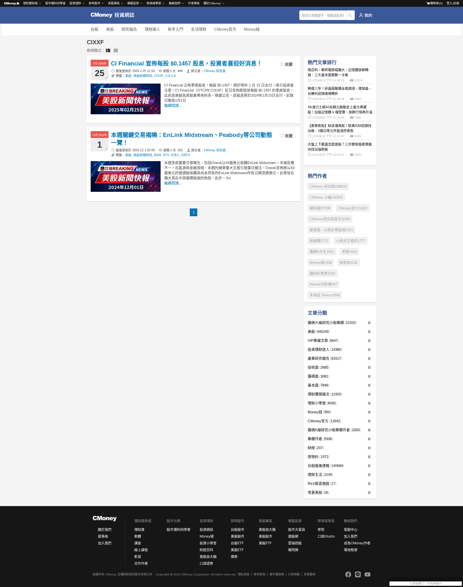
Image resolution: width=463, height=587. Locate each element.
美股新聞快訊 (142, 76)
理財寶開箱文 (324, 394)
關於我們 (104, 529)
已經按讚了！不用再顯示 (426, 583)
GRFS (185, 155)
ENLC (175, 155)
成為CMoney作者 (357, 543)
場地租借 (350, 550)
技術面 (318, 367)
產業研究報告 (324, 358)
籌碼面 (318, 376)
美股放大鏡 (208, 556)
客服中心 (350, 529)
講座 (137, 543)
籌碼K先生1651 (322, 252)
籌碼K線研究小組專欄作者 (334, 430)
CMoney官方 (225, 29)
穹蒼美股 (318, 492)
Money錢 (251, 29)
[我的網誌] (365, 15)
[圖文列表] (108, 50)
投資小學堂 (208, 543)
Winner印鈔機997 (323, 284)
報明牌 (293, 550)
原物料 (318, 457)
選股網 (293, 536)
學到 (321, 529)
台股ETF (237, 543)
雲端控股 (295, 543)
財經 (315, 448)
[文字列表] (116, 50)
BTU (166, 155)
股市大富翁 (296, 529)
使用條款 (259, 574)
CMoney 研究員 (214, 71)
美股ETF (237, 550)
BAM (157, 155)
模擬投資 (133, 3)
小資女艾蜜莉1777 (350, 241)
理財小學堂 (321, 403)
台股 (94, 29)
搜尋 (351, 15)
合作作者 (141, 563)
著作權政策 (277, 574)
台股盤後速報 (325, 466)
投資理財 (75, 3)
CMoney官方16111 (353, 208)
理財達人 (152, 29)
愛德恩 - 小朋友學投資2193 (331, 230)
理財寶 (139, 529)
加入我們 (104, 543)
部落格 (103, 536)
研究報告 (129, 29)
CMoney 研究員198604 (328, 186)
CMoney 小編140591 (326, 197)
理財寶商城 (30, 3)
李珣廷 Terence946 (325, 295)
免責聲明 (309, 574)
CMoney (10, 3)
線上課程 (141, 550)
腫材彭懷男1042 (322, 273)
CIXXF (158, 76)
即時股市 (94, 3)
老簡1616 (349, 252)
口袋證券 (206, 563)
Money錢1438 (321, 262)
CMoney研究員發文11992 (330, 219)
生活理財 (198, 29)
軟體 (137, 536)
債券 (234, 556)
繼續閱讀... (173, 105)
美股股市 (237, 536)
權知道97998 (320, 208)
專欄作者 (320, 439)
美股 (110, 29)
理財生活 (320, 474)
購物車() (436, 3)
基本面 (318, 385)
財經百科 (206, 550)
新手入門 (175, 29)
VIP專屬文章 (323, 340)
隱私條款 (244, 574)
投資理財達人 (324, 349)
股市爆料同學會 (55, 3)
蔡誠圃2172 (319, 241)
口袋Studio (326, 536)
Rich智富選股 (321, 483)
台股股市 (237, 529)
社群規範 (294, 574)
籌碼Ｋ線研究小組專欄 (331, 323)
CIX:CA (170, 76)
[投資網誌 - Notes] (115, 15)
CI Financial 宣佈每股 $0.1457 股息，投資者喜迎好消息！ (186, 63)
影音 (137, 556)
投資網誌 (206, 529)
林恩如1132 (349, 262)
